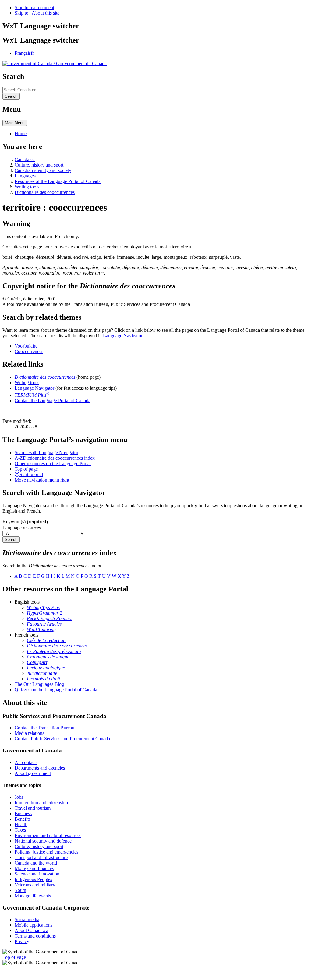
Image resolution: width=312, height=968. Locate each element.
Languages (25, 175)
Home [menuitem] (21, 133)
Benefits (22, 819)
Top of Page (14, 957)
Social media (27, 919)
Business (23, 813)
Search (11, 539)
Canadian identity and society (43, 170)
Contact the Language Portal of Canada (52, 400)
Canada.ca (25, 159)
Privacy (22, 941)
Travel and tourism (33, 808)
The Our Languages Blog (39, 684)
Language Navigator (122, 335)
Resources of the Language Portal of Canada (58, 181)
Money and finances (34, 868)
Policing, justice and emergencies (46, 851)
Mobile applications (33, 925)
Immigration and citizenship (41, 802)
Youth (20, 890)
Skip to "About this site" (38, 13)
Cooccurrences (29, 351)
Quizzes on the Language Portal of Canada (56, 689)
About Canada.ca (31, 930)
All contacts (26, 762)
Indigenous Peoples (33, 879)
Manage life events (33, 895)
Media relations (29, 733)
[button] (46, 452)
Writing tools (27, 186)
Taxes (20, 830)
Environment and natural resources (48, 835)
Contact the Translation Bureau (44, 727)
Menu (14, 123)
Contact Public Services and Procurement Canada (62, 738)
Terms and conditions (35, 935)
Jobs (19, 797)
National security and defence (43, 840)
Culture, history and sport (39, 164)
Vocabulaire (26, 346)
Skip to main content (34, 7)
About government (33, 773)
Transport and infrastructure (41, 857)
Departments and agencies (40, 767)
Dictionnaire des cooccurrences (45, 192)
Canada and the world (36, 862)
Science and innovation (37, 873)
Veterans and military (35, 884)
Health (21, 824)
